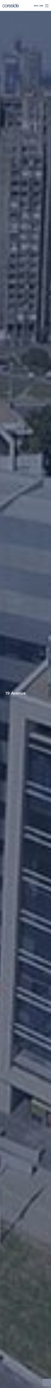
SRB (41, 6)
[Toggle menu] (47, 5)
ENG (36, 6)
